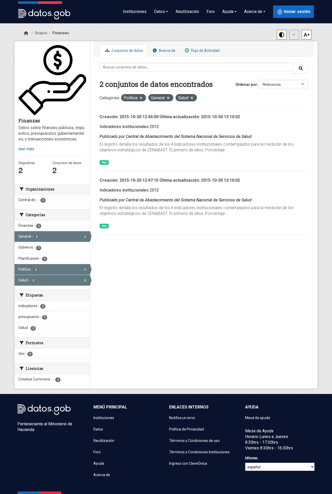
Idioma (251, 457)
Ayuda (98, 463)
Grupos (41, 33)
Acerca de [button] (253, 11)
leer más (26, 148)
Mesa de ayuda (257, 418)
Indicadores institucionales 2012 (129, 126)
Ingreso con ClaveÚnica (188, 463)
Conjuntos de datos (127, 50)
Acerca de (166, 50)
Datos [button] (159, 11)
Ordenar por (246, 84)
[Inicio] (26, 33)
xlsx (104, 162)
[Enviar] (300, 68)
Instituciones (135, 11)
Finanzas (60, 33)
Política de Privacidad (186, 429)
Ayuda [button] (227, 11)
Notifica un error (182, 418)
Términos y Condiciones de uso (194, 441)
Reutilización (187, 11)
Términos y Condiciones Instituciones (199, 452)
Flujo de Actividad (204, 50)
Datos (98, 429)
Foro (210, 11)
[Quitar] (141, 98)
